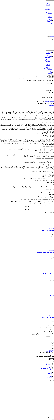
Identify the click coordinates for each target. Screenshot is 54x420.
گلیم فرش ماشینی (49, 376)
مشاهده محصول (51, 228)
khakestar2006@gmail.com (50, 351)
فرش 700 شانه (47, 101)
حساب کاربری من (49, 367)
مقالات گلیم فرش (49, 377)
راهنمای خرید (50, 366)
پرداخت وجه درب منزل (48, 363)
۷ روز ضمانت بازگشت (49, 364)
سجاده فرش (50, 373)
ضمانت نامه (50, 365)
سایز (53, 75)
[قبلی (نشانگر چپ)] (53, 419)
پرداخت (51, 362)
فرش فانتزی (50, 375)
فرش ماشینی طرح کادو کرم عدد (49, 76)
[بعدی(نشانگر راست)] (52, 419)
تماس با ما (50, 34)
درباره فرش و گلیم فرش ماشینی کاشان (46, 368)
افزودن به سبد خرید (51, 77)
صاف (45, 75)
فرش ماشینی (51, 101)
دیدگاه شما (52, 342)
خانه (53, 101)
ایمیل (53, 345)
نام (53, 343)
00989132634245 (51, 350)
